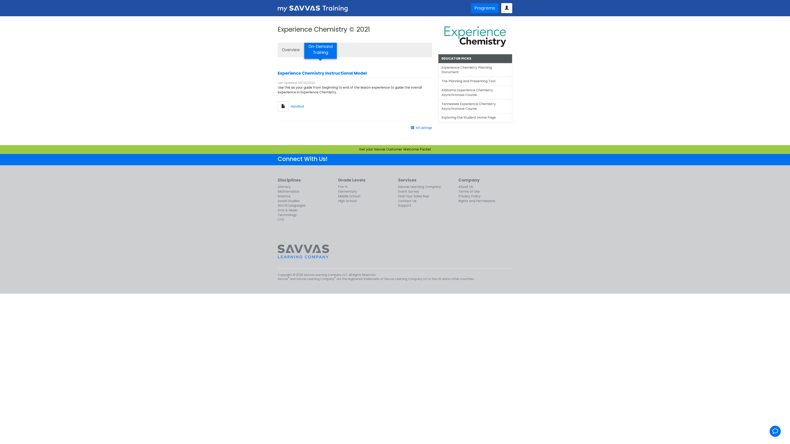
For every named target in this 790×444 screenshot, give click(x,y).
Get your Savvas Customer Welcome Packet (395, 149)
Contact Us (407, 201)
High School (347, 201)
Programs (484, 8)
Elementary (347, 191)
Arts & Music (288, 210)
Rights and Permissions (476, 201)
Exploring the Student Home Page (468, 117)
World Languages (292, 205)
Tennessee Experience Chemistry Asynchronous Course (468, 106)
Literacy (284, 186)
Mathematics (288, 191)
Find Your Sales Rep (413, 196)
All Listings (424, 127)
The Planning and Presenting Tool (468, 81)
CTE (281, 219)
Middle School (349, 196)
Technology (287, 215)
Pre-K (342, 186)
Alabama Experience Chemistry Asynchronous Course (467, 92)
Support (404, 205)
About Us (465, 186)
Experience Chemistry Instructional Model (322, 73)
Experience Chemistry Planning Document (466, 70)
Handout (297, 106)
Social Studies (289, 201)
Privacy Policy (469, 196)
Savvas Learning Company (419, 186)
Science (284, 196)
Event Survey (408, 191)
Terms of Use (469, 191)
